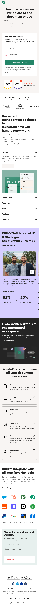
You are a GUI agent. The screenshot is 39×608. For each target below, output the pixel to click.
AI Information (29, 593)
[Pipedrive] (23, 497)
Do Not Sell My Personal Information (15, 593)
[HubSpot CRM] (13, 497)
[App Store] (26, 578)
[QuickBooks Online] (32, 506)
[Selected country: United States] (7, 55)
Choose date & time (19, 62)
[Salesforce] (4, 497)
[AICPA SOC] (17, 583)
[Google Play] (13, 578)
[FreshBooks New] (32, 516)
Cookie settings (19, 591)
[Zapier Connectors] (4, 506)
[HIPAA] (14, 583)
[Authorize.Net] (23, 516)
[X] (19, 598)
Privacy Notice (16, 69)
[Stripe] (13, 506)
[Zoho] (13, 516)
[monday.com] (32, 497)
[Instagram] (24, 598)
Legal (12, 591)
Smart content (8, 166)
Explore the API (27, 522)
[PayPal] (4, 516)
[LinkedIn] (11, 598)
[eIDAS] (25, 583)
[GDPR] (21, 583)
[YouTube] (28, 598)
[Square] (23, 506)
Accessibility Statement (30, 591)
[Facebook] (15, 598)
